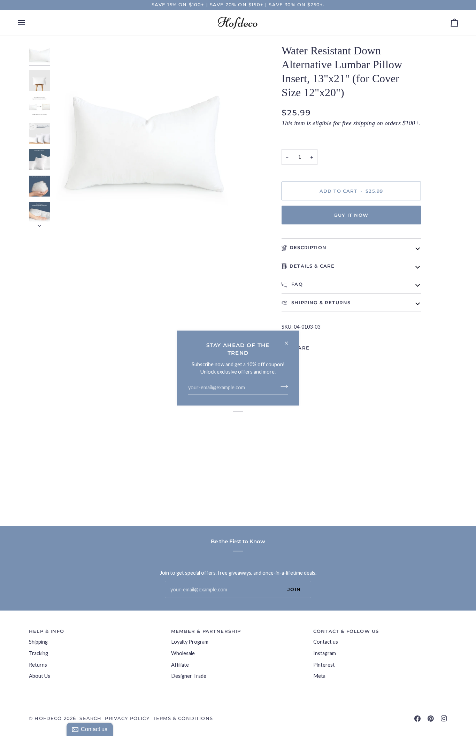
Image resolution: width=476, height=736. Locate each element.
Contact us (325, 642)
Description (308, 247)
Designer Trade (188, 676)
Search (90, 718)
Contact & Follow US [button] (346, 631)
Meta (319, 676)
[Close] (289, 340)
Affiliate (180, 665)
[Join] (282, 386)
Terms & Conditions (183, 718)
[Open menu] (27, 23)
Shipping (38, 642)
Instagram (324, 653)
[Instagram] (444, 718)
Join (294, 589)
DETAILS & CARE (312, 266)
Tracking (38, 653)
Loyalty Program (189, 642)
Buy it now (351, 215)
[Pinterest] (431, 718)
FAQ (296, 284)
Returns (38, 665)
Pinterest (324, 665)
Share (300, 348)
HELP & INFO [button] (46, 631)
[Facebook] (417, 718)
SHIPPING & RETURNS (320, 302)
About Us (39, 676)
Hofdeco (48, 718)
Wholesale (183, 653)
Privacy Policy (127, 718)
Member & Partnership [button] (206, 631)
